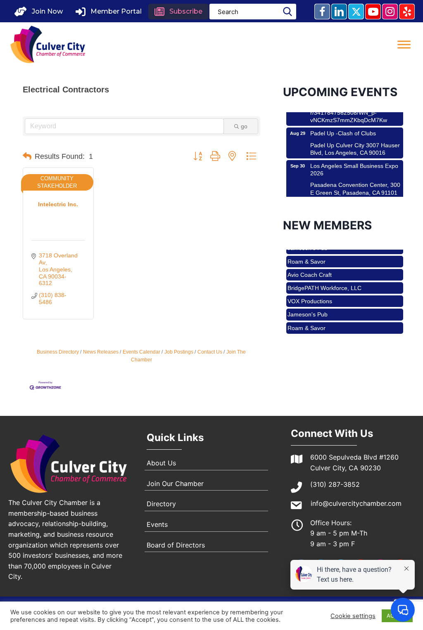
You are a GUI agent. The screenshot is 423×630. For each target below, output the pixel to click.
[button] (38, 11)
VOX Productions (310, 295)
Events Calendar (141, 352)
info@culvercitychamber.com (356, 503)
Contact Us (209, 352)
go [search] (244, 126)
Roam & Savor (307, 255)
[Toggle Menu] (404, 44)
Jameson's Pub (308, 308)
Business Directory (58, 352)
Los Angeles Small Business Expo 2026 (354, 164)
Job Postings (178, 352)
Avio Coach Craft (310, 269)
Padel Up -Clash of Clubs (343, 127)
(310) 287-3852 (335, 484)
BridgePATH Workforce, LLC (324, 282)
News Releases (101, 352)
